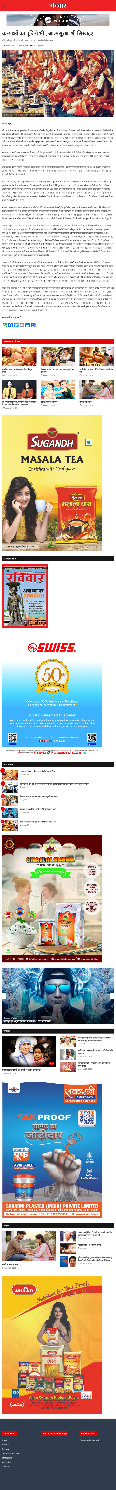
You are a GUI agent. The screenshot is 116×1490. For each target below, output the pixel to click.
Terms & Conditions (11, 1453)
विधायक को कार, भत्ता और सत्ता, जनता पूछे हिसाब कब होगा (39, 796)
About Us (6, 1444)
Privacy (5, 1449)
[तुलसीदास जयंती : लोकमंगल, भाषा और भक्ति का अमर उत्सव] (68, 1067)
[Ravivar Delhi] (58, 5)
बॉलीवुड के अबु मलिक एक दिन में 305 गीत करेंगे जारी (38, 809)
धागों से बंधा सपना (85, 402)
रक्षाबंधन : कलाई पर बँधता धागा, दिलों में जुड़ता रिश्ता (37, 771)
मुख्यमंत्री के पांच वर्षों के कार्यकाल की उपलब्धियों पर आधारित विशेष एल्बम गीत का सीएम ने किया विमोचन (54, 784)
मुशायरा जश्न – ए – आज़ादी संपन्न (89, 1245)
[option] (58, 996)
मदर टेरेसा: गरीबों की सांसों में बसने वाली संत (21, 1069)
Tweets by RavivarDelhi (90, 1440)
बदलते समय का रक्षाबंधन (49, 402)
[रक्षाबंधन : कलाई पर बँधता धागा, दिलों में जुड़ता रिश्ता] (19, 356)
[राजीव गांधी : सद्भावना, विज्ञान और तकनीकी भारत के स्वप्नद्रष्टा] (68, 1054)
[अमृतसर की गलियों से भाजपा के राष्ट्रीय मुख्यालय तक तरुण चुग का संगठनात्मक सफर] (68, 1041)
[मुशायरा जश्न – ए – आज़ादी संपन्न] (68, 1248)
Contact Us (7, 1466)
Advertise (6, 1462)
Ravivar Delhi (9, 46)
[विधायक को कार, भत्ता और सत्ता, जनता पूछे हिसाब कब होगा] (58, 356)
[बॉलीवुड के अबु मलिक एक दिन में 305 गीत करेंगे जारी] (10, 813)
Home (4, 1440)
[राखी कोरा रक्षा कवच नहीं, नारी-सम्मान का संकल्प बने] (97, 356)
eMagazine (7, 1458)
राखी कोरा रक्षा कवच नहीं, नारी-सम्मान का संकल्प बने (38, 821)
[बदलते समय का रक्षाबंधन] (58, 389)
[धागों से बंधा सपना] (97, 389)
